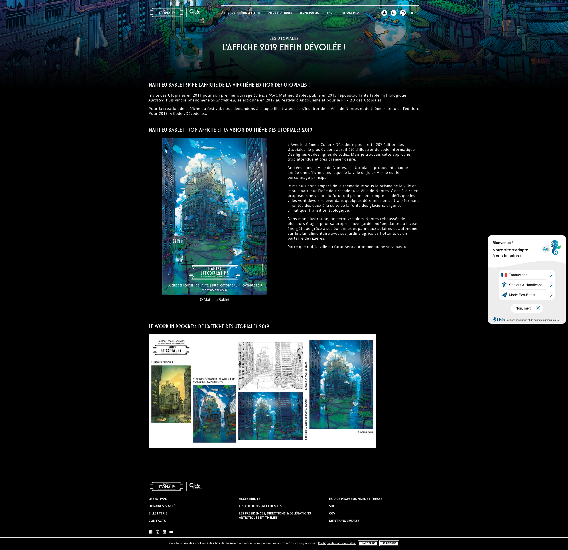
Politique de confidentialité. (337, 543)
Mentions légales (344, 520)
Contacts (157, 520)
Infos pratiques (280, 13)
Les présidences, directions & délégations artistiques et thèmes (275, 515)
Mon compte (384, 13)
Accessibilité (249, 498)
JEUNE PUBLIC (309, 13)
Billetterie (251, 13)
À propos (228, 13)
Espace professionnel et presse (355, 498)
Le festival (158, 498)
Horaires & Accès (163, 506)
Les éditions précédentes (260, 506)
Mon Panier (393, 13)
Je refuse (389, 543)
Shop (330, 13)
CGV (332, 513)
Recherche (403, 13)
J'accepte (368, 543)
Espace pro (350, 13)
